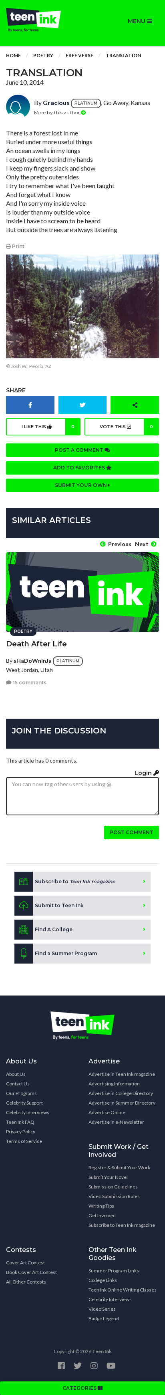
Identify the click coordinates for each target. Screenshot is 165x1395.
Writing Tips (101, 1206)
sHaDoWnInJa (33, 660)
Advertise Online (107, 1112)
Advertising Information (114, 1084)
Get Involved (102, 1215)
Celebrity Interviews (27, 1112)
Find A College (53, 929)
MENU (137, 21)
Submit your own (81, 485)
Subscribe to (75, 881)
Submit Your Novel (108, 1177)
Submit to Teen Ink (59, 905)
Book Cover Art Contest (31, 1272)
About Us (16, 1074)
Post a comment (80, 450)
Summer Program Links (114, 1271)
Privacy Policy (20, 1132)
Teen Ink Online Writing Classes (123, 1290)
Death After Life (36, 644)
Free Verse (79, 55)
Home (13, 55)
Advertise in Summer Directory (122, 1103)
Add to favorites (79, 468)
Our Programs (21, 1093)
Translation (123, 55)
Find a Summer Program (66, 953)
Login (144, 773)
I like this (48, 426)
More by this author (57, 112)
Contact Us (18, 1084)
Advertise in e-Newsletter (116, 1122)
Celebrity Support (24, 1103)
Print (17, 246)
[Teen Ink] (41, 20)
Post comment (131, 832)
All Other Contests (26, 1282)
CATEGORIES (80, 1388)
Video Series (102, 1309)
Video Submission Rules (114, 1196)
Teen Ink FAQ (20, 1122)
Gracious (56, 102)
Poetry (43, 55)
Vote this (126, 426)
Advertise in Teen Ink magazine (122, 1074)
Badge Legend (104, 1318)
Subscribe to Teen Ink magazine (122, 1225)
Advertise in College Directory (121, 1093)
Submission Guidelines (113, 1187)
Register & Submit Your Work (119, 1167)
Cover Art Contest (25, 1263)
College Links (103, 1280)
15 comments (29, 683)
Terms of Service (24, 1141)
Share (16, 390)
